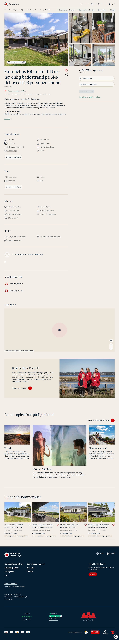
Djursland (24, 10)
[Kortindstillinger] (111, 340)
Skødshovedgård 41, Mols (16, 91)
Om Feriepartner (11, 568)
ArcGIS (8, 350)
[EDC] (86, 632)
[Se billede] (36, 39)
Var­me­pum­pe (12, 151)
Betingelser (9, 572)
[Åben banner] (115, 636)
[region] (59, 330)
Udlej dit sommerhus (84, 4)
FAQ (6, 575)
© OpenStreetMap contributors (25, 350)
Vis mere (7, 119)
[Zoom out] (111, 348)
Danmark (7, 10)
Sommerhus (39, 10)
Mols (31, 10)
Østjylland (16, 10)
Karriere (29, 572)
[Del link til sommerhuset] (66, 74)
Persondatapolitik (10, 584)
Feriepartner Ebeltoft (19, 388)
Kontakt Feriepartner (13, 564)
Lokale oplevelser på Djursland (98, 420)
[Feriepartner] (11, 4)
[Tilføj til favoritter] (66, 70)
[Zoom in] (111, 345)
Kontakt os (96, 97)
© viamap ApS (14, 350)
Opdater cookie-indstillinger (14, 586)
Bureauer (30, 568)
